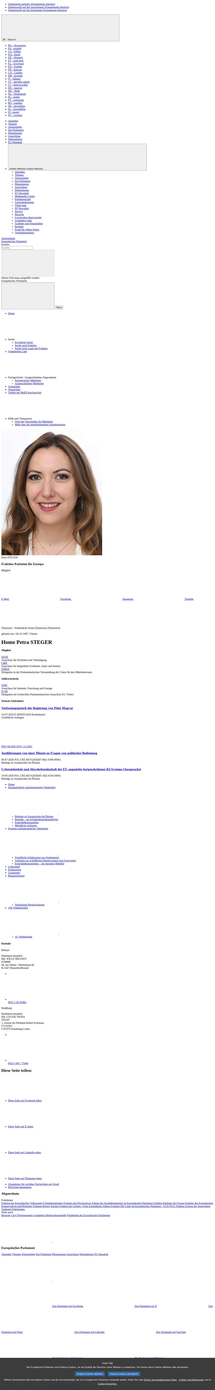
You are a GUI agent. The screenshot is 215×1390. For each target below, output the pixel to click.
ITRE (4, 685)
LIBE (4, 663)
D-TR (4, 691)
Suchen (5, 244)
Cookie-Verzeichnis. (107, 1384)
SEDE (4, 657)
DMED (5, 669)
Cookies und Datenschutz (191, 1380)
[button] (111, 328)
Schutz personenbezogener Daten (160, 1380)
